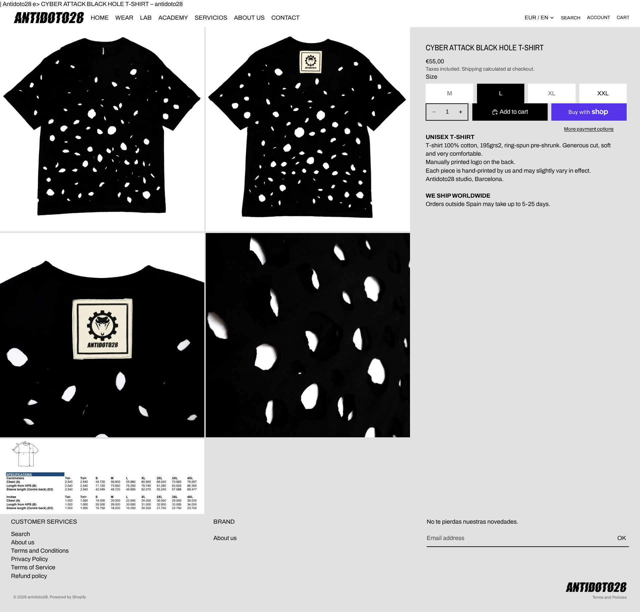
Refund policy (29, 576)
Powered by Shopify (68, 597)
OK (621, 538)
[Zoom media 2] (308, 129)
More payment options (589, 129)
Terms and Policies (609, 597)
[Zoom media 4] (308, 335)
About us (22, 542)
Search (20, 534)
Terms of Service (33, 567)
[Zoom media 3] (102, 335)
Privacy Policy (29, 559)
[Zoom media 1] (102, 129)
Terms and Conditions (40, 550)
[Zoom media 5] (102, 476)
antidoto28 (38, 597)
